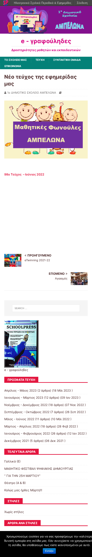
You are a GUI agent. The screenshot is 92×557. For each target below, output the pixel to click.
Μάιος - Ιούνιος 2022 (19, 419)
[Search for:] (46, 308)
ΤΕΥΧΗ (40, 59)
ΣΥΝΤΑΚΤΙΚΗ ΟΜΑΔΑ (67, 59)
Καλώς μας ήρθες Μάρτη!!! (23, 490)
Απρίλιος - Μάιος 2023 (20, 390)
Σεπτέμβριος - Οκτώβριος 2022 (26, 412)
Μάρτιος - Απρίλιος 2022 (22, 426)
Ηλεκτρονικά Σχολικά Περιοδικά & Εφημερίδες (42, 3)
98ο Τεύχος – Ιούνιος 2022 (24, 174)
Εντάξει (49, 550)
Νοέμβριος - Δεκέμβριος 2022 (25, 405)
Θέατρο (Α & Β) (15, 483)
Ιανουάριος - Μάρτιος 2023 (23, 397)
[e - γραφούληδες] (46, 31)
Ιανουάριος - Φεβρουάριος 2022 (27, 433)
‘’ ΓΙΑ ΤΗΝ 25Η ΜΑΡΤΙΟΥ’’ (22, 476)
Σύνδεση (82, 3)
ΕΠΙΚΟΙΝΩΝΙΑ (12, 66)
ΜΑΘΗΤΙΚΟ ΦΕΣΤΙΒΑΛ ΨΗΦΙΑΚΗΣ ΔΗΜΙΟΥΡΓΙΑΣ (38, 468)
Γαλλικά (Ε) (12, 461)
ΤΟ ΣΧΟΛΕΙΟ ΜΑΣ (15, 59)
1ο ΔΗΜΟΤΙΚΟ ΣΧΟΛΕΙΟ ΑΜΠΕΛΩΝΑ (31, 92)
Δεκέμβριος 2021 (16, 441)
